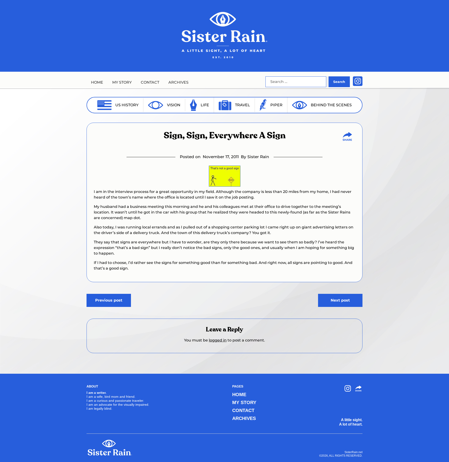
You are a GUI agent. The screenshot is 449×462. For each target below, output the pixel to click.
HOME (97, 82)
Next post (340, 300)
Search (339, 82)
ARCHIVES (178, 82)
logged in (218, 340)
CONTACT (150, 82)
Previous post (108, 300)
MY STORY (122, 82)
